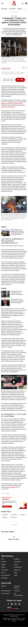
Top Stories (4, 8)
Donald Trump (14, 514)
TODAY (3, 567)
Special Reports (5, 575)
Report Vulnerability (12, 619)
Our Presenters (5, 593)
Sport (15, 572)
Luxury (16, 564)
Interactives (17, 569)
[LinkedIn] (15, 604)
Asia (2, 559)
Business (3, 561)
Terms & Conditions (15, 618)
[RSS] (19, 604)
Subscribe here (7, 506)
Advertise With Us (6, 590)
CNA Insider (17, 561)
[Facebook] (8, 604)
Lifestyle (3, 564)
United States (5, 514)
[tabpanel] (14, 208)
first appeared (12, 487)
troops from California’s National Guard (12, 103)
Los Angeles (22, 514)
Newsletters (4, 578)
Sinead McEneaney (6, 68)
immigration (4, 517)
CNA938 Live (17, 567)
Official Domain (6, 618)
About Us (3, 586)
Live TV (3, 572)
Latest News (12, 8)
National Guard (13, 517)
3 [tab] (15, 223)
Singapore (20, 8)
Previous (3, 202)
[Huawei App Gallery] (16, 608)
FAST (19, 79)
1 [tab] (13, 223)
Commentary (14, 16)
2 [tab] (14, 223)
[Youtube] (12, 604)
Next (24, 202)
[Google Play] (8, 608)
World (15, 575)
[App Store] (10, 608)
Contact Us (17, 590)
